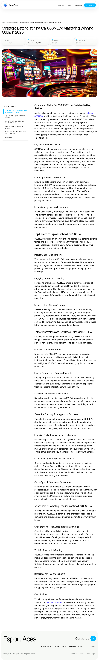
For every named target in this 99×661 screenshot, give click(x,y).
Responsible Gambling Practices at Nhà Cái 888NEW (15, 132)
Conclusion (8, 137)
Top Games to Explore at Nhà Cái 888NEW (15, 116)
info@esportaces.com (78, 646)
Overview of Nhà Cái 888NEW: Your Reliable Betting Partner (16, 111)
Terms (88, 654)
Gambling (15, 22)
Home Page (46, 646)
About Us (74, 654)
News (9, 22)
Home (4, 22)
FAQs (64, 646)
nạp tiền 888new (54, 602)
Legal (93, 654)
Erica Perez (8, 43)
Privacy (81, 654)
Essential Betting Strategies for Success (14, 127)
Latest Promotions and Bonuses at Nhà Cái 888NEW (15, 122)
